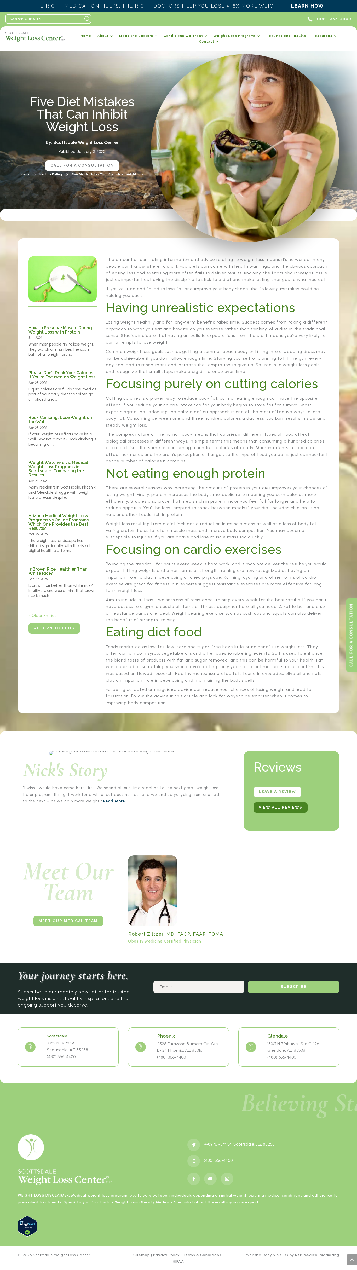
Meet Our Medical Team (68, 921)
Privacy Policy (166, 1255)
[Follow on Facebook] (193, 1179)
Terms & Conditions (202, 1255)
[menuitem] (85, 37)
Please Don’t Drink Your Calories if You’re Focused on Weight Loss (61, 375)
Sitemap (141, 1255)
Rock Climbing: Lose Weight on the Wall (60, 419)
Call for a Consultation (82, 165)
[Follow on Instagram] (227, 1179)
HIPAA (178, 1261)
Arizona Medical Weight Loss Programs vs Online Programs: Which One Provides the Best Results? (59, 522)
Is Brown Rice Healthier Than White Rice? (58, 571)
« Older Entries (42, 615)
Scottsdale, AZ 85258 (67, 1049)
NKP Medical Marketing (317, 1255)
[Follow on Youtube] (210, 1179)
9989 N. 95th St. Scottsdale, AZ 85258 (239, 1144)
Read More (114, 801)
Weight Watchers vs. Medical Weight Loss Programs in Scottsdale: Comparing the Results (58, 469)
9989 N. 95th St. (61, 1043)
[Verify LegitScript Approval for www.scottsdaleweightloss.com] (27, 1235)
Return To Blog (54, 628)
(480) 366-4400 (61, 1056)
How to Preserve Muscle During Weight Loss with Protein (60, 330)
